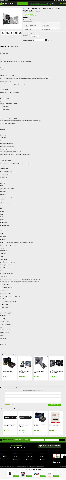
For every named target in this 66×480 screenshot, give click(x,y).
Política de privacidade (16, 459)
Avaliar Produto (37, 11)
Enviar (62, 440)
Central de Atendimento (29, 459)
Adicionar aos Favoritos (60, 35)
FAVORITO (15, 356)
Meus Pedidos (60, 0)
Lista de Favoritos (42, 459)
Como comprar (15, 456)
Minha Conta (55, 0)
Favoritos (64, 0)
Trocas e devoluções (29, 456)
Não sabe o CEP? (50, 40)
